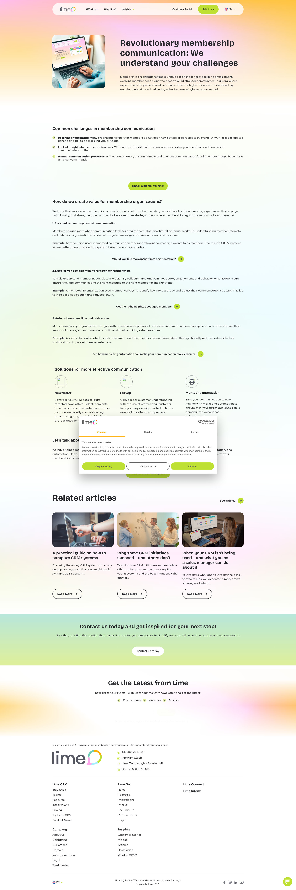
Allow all (192, 466)
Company (59, 829)
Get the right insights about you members (144, 306)
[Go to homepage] (68, 9)
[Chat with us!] (287, 881)
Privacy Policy (123, 880)
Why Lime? (110, 9)
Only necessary (103, 466)
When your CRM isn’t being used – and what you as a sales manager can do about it (208, 560)
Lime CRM (59, 784)
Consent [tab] (101, 432)
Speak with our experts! (148, 186)
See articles (227, 500)
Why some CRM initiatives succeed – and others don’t (143, 555)
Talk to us (208, 9)
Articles (69, 745)
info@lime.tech (132, 757)
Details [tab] (148, 432)
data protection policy (173, 721)
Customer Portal (182, 9)
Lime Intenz (192, 791)
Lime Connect (193, 784)
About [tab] (194, 432)
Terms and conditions (147, 880)
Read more (68, 595)
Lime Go (124, 784)
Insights (57, 745)
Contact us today (148, 651)
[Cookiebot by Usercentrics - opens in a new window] (200, 422)
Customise (146, 466)
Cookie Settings (171, 880)
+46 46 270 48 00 (133, 752)
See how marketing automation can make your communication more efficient (143, 354)
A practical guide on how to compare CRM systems (79, 555)
